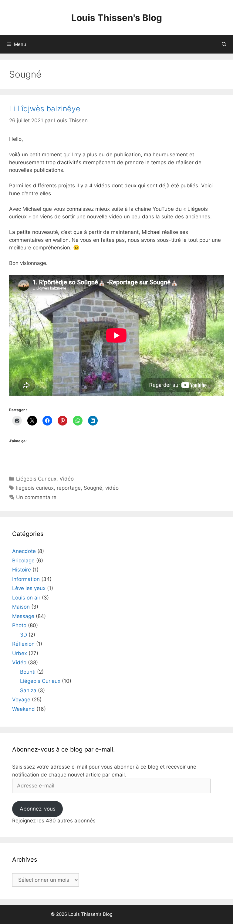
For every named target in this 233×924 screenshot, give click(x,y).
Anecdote (24, 551)
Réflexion (23, 644)
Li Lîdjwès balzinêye (44, 108)
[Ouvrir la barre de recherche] (224, 44)
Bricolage (23, 561)
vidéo (112, 488)
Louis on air (26, 598)
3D (23, 635)
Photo (19, 625)
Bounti (27, 672)
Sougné (93, 488)
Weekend (23, 709)
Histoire (21, 570)
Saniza (28, 690)
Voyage (21, 699)
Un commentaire (36, 497)
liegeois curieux (35, 488)
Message (23, 616)
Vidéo (66, 479)
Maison (21, 607)
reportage (69, 488)
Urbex (19, 653)
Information (26, 579)
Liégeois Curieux (36, 479)
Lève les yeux (29, 588)
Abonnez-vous (38, 809)
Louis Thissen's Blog (116, 17)
